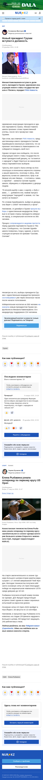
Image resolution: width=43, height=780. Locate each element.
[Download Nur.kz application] (21, 5)
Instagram (23, 454)
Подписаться (21, 325)
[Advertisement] (21, 107)
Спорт (4, 465)
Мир (3, 26)
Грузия (5, 348)
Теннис (10, 465)
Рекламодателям (21, 767)
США (4, 677)
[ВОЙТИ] (40, 13)
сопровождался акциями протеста (24, 223)
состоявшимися (9, 298)
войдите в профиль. (13, 389)
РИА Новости (31, 90)
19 (5, 365)
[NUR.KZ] (21, 13)
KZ (36, 13)
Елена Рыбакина (14, 677)
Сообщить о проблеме (21, 761)
